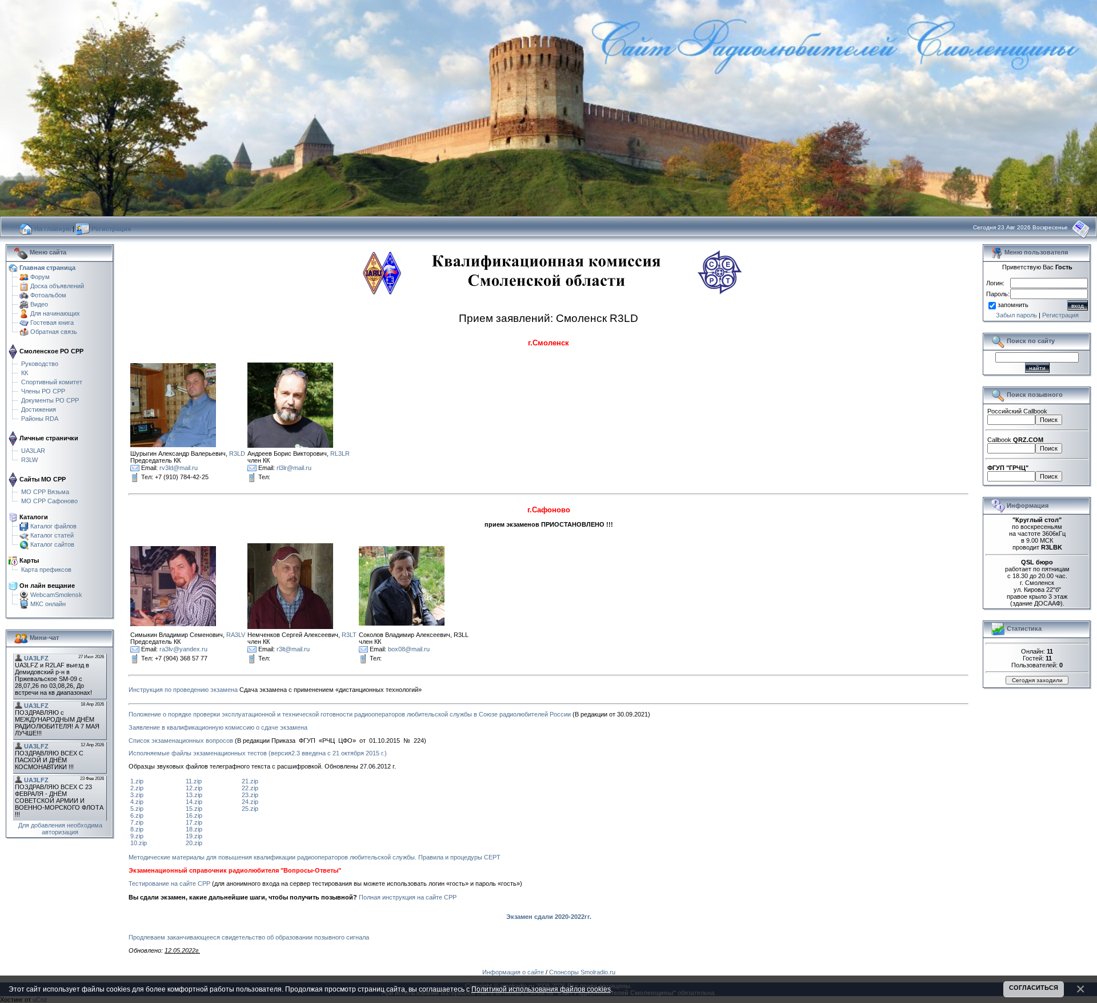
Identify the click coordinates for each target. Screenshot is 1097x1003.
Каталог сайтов (52, 544)
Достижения (38, 409)
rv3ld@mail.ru (178, 467)
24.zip (250, 801)
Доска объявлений (57, 285)
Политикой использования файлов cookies (541, 989)
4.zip (136, 801)
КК (24, 372)
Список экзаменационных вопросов (181, 740)
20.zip (194, 842)
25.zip (250, 808)
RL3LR (340, 453)
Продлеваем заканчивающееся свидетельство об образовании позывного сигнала (249, 937)
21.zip (250, 781)
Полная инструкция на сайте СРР (408, 897)
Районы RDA (39, 418)
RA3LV (235, 634)
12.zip (194, 788)
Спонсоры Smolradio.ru (582, 972)
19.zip (194, 836)
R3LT (349, 634)
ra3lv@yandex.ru (183, 648)
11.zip (194, 781)
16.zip (194, 815)
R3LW (29, 459)
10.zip (138, 842)
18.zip (194, 829)
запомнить (1013, 304)
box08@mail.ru (409, 648)
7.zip (136, 822)
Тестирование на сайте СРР (169, 883)
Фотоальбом (48, 295)
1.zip (136, 781)
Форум (40, 276)
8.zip (136, 829)
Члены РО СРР (43, 391)
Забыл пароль (1016, 315)
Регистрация (1060, 315)
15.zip (194, 808)
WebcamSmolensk (56, 594)
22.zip (250, 788)
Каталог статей (52, 535)
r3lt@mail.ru (293, 648)
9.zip (136, 836)
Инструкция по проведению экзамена (183, 689)
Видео (39, 304)
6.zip (136, 815)
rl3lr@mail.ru (294, 467)
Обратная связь (53, 331)
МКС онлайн (48, 603)
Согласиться (1033, 987)
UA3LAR (33, 450)
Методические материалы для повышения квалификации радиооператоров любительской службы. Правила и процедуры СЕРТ (315, 857)
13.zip (194, 794)
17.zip (194, 822)
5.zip (136, 808)
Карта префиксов (46, 569)
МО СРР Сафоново (49, 500)
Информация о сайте (513, 972)
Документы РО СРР (50, 400)
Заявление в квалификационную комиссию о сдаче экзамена (218, 727)
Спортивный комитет (51, 382)
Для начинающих (55, 313)
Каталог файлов (53, 526)
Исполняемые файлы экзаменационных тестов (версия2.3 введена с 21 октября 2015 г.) (258, 753)
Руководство (39, 363)
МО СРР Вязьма (45, 491)
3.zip (136, 794)
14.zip (194, 801)
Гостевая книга (52, 322)
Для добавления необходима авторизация (60, 828)
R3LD (237, 453)
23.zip (250, 794)
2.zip (136, 788)
